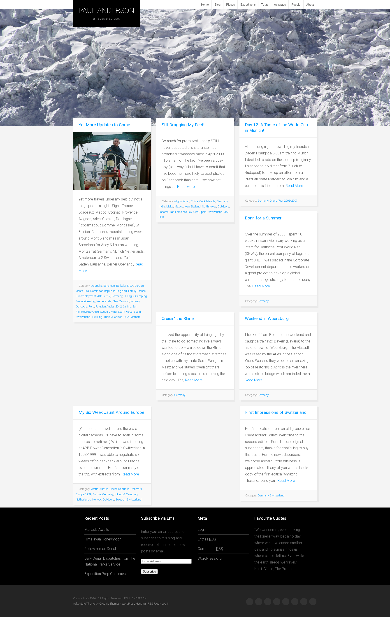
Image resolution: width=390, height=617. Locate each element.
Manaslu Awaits (96, 529)
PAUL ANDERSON (106, 10)
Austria (104, 489)
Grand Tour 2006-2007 (283, 200)
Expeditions (247, 4)
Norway (134, 301)
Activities (280, 4)
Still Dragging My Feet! (183, 124)
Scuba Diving (108, 311)
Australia (96, 285)
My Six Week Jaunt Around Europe (111, 412)
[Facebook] (249, 601)
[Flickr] (285, 601)
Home (205, 4)
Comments (210, 549)
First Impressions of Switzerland (275, 412)
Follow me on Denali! (100, 549)
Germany (116, 296)
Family (132, 291)
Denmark (136, 489)
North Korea (209, 206)
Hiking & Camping (135, 296)
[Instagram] (276, 601)
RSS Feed (154, 603)
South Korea (125, 311)
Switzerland (83, 317)
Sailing (127, 306)
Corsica (139, 285)
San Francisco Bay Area (184, 212)
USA (126, 317)
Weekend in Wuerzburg (267, 318)
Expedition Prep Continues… (106, 574)
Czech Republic (119, 489)
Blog (217, 4)
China (194, 201)
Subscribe (149, 571)
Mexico (178, 206)
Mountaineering (85, 301)
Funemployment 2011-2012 (93, 296)
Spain (137, 311)
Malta (169, 206)
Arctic (94, 489)
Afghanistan (181, 201)
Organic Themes (109, 603)
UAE (226, 212)
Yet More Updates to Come (104, 124)
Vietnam (135, 317)
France (141, 291)
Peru (91, 306)
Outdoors (81, 306)
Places (230, 4)
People (296, 4)
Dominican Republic (102, 291)
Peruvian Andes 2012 (108, 306)
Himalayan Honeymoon (102, 539)
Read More (186, 186)
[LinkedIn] (294, 601)
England (121, 291)
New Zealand (121, 301)
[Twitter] (267, 601)
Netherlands (103, 301)
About (310, 4)
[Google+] (258, 601)
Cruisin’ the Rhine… (179, 318)
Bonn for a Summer (263, 218)
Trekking (97, 317)
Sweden (120, 499)
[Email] (312, 601)
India (162, 206)
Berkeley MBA (124, 285)
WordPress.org (210, 558)
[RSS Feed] (303, 601)
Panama (164, 212)
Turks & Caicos (113, 317)
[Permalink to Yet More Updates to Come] (112, 161)
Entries (207, 539)
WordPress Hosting (134, 603)
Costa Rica (82, 291)
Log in (202, 529)
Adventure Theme (84, 603)
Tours (264, 4)
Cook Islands (207, 201)
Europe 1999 (83, 494)
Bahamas (109, 285)
